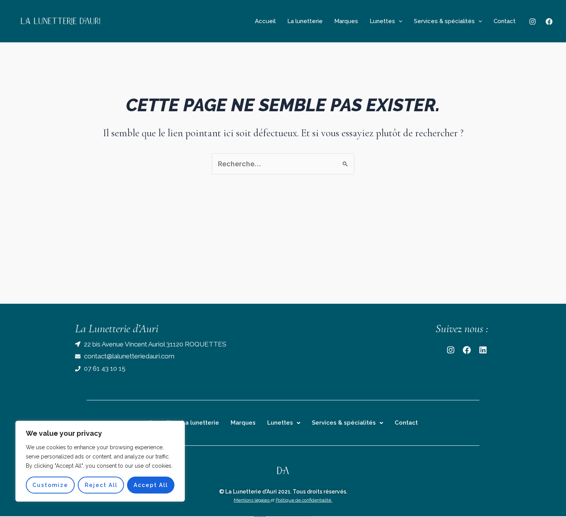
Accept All (151, 485)
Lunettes (382, 21)
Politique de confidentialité (304, 501)
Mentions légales (252, 501)
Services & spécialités (444, 21)
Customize (50, 485)
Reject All (101, 485)
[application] (398, 21)
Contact (505, 21)
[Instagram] (532, 21)
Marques (346, 21)
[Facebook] (549, 21)
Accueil (265, 21)
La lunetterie (305, 21)
